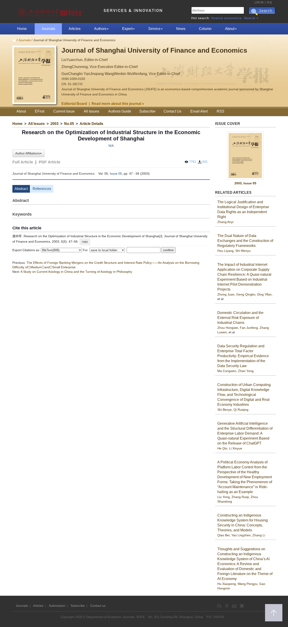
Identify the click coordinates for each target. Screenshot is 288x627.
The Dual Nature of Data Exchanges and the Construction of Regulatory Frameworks (245, 241)
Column (205, 29)
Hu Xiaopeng (226, 584)
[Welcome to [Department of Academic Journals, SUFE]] (50, 11)
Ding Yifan (264, 294)
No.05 (69, 124)
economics (233, 18)
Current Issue (64, 111)
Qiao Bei (223, 535)
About (229, 29)
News (180, 29)
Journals (48, 29)
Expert (127, 29)
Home (22, 29)
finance (217, 18)
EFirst (39, 111)
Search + (251, 18)
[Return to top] (273, 612)
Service (154, 29)
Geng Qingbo (245, 294)
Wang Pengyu (247, 584)
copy (85, 241)
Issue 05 (116, 173)
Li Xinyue (235, 448)
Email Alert (199, 111)
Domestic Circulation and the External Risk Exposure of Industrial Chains (240, 318)
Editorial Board (74, 104)
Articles (75, 29)
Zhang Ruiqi (240, 497)
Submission (57, 605)
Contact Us (172, 111)
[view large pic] (245, 155)
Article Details (91, 124)
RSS (220, 111)
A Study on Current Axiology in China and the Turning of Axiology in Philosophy (76, 271)
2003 (54, 124)
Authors (100, 29)
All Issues (91, 111)
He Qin (222, 448)
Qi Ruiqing (241, 409)
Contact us (98, 605)
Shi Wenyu (243, 251)
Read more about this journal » (118, 104)
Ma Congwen (226, 371)
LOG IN (258, 2)
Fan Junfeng (249, 327)
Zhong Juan (225, 294)
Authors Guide (119, 111)
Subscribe (147, 111)
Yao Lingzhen (241, 535)
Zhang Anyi (225, 222)
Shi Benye (224, 409)
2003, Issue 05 (245, 183)
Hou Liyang (225, 251)
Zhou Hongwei (227, 327)
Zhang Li (258, 535)
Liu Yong (223, 497)
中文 (269, 2)
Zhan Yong (246, 371)
